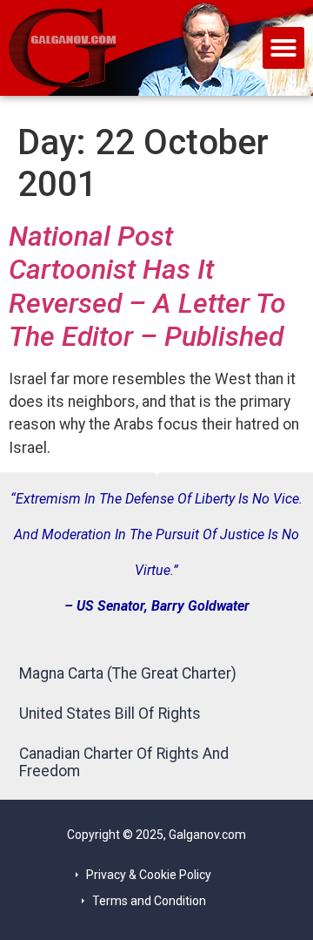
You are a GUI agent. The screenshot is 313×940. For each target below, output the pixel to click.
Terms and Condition (149, 901)
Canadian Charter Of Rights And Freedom (124, 762)
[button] (283, 48)
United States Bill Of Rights (110, 713)
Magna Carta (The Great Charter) (127, 673)
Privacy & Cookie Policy (148, 875)
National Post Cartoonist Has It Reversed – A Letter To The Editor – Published (147, 286)
